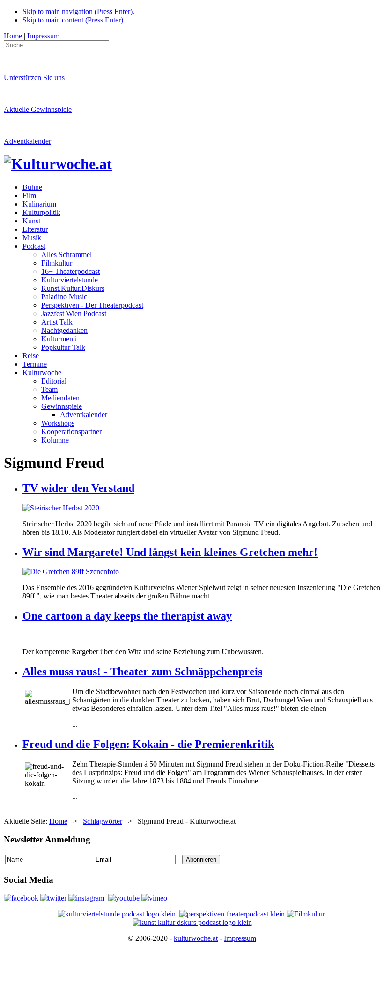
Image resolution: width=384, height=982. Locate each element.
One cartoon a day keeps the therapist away (127, 616)
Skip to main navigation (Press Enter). (78, 11)
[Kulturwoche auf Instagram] (86, 898)
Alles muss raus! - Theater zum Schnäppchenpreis (142, 671)
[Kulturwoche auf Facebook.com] (21, 898)
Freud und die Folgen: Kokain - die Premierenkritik (148, 744)
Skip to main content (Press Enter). (73, 20)
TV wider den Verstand (78, 488)
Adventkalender (27, 141)
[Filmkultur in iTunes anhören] (306, 914)
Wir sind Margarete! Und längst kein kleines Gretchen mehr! (170, 552)
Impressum (240, 938)
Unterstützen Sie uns (34, 77)
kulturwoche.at (196, 938)
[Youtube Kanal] (154, 898)
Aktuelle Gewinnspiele (38, 109)
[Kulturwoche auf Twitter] (53, 898)
